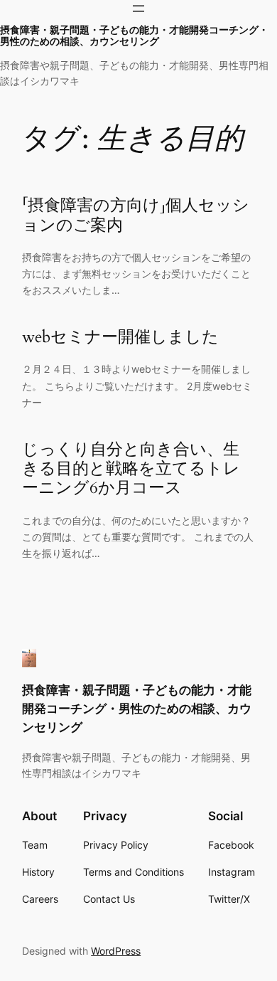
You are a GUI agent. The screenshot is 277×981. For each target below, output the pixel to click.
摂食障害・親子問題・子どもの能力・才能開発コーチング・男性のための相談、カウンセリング (134, 35)
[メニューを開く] (138, 8)
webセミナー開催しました (120, 336)
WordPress (116, 951)
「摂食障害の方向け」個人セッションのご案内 (135, 215)
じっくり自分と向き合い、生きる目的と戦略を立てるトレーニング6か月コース (131, 469)
